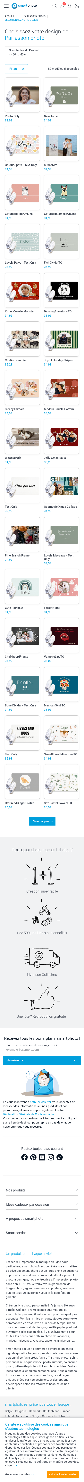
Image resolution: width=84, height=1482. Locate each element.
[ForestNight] (61, 586)
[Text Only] (22, 485)
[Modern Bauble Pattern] (61, 387)
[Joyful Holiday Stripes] (61, 339)
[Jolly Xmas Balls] (61, 436)
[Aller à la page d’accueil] (24, 6)
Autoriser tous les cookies (62, 1474)
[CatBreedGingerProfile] (22, 781)
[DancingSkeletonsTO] (61, 290)
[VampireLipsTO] (61, 635)
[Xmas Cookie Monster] (22, 290)
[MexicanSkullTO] (61, 684)
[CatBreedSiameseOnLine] (61, 192)
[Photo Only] (22, 94)
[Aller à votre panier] (77, 5)
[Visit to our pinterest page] (33, 1157)
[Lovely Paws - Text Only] (22, 241)
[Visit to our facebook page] (24, 1157)
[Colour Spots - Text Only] (22, 143)
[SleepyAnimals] (22, 387)
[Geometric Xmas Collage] (61, 485)
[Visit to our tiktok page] (59, 1157)
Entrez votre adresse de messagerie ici (31, 1045)
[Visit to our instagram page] (51, 1157)
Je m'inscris (15, 1060)
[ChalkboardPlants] (22, 635)
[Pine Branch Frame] (22, 534)
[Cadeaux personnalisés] (19, 16)
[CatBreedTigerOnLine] (22, 192)
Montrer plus (41, 821)
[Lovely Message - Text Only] (61, 534)
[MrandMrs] (61, 143)
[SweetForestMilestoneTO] (61, 733)
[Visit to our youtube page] (42, 1157)
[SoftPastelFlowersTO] (61, 781)
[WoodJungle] (22, 436)
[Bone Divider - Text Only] (22, 684)
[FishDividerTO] (61, 241)
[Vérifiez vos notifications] (69, 5)
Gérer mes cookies (17, 1474)
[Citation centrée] (22, 339)
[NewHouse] (61, 94)
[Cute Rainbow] (22, 586)
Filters (13, 68)
